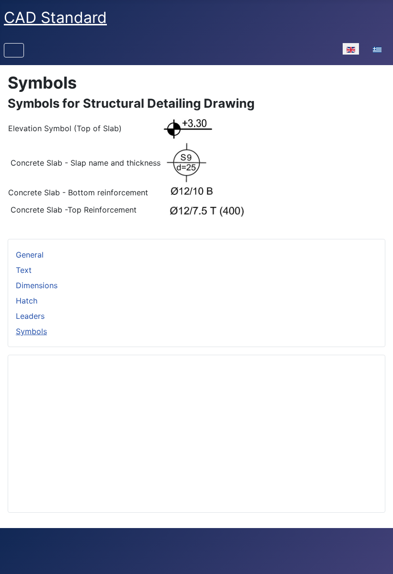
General (30, 254)
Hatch (26, 300)
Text (24, 270)
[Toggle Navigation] (14, 50)
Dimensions (37, 285)
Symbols (31, 331)
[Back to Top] (376, 556)
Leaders (30, 316)
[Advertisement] (196, 430)
